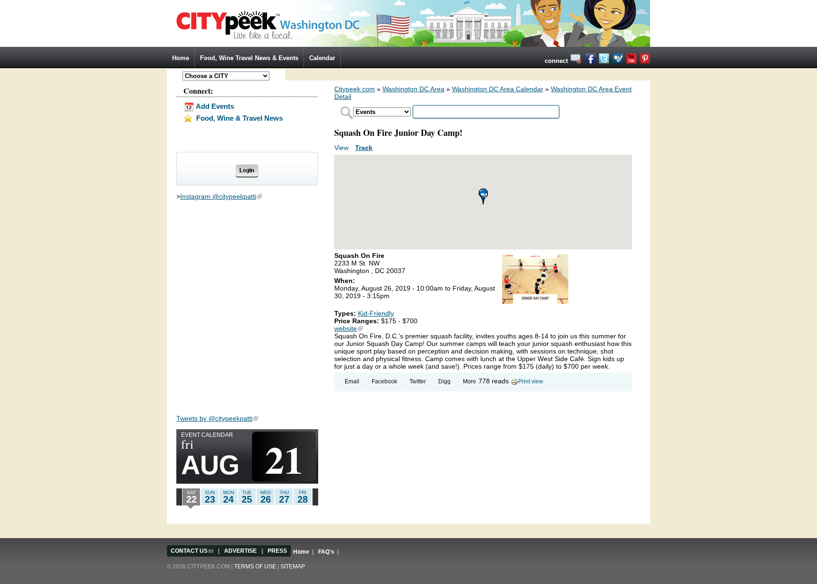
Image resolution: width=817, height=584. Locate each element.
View (342, 147)
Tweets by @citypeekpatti (217, 418)
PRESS (277, 551)
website (348, 328)
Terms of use (255, 566)
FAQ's (326, 552)
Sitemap (292, 566)
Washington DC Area (413, 89)
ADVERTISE (240, 551)
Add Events (214, 106)
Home (180, 58)
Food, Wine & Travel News (238, 118)
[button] (483, 196)
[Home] (408, 23)
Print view (530, 381)
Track (364, 147)
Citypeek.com (354, 89)
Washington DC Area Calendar (497, 89)
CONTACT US (192, 551)
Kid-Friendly (376, 313)
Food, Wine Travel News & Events (249, 58)
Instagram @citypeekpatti (221, 196)
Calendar (322, 58)
